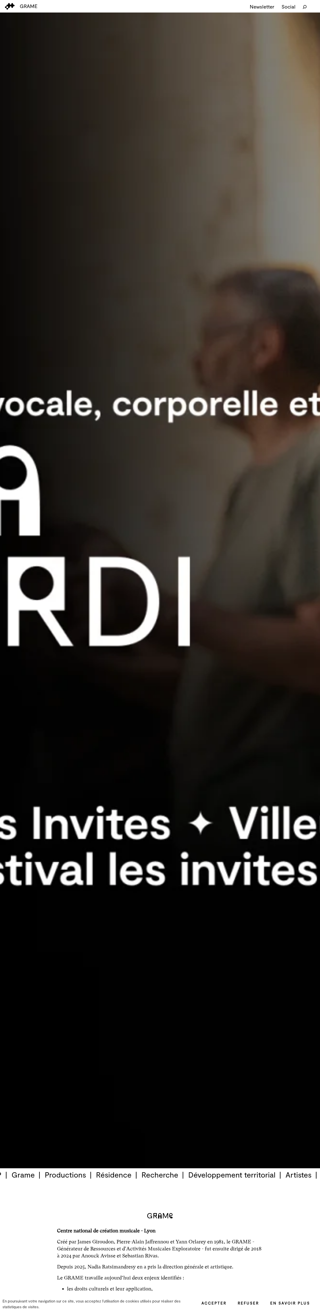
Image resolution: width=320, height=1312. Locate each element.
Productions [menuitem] (65, 1174)
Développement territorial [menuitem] (232, 1174)
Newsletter (262, 7)
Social (289, 7)
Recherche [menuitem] (160, 1174)
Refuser (248, 1303)
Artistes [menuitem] (299, 1174)
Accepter (214, 1303)
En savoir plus (290, 1303)
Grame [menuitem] (23, 1174)
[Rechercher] (305, 7)
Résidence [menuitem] (114, 1174)
